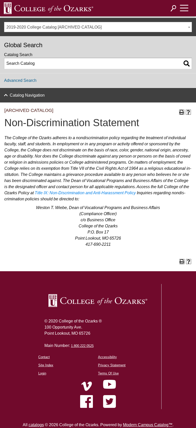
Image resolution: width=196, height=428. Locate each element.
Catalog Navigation (27, 95)
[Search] (173, 8)
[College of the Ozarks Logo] (98, 300)
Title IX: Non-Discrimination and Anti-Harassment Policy (85, 193)
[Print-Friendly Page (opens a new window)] (181, 112)
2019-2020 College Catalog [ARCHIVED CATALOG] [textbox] (54, 27)
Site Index (45, 365)
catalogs (36, 425)
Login (42, 373)
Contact (44, 357)
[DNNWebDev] (48, 8)
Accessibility (107, 357)
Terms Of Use (108, 373)
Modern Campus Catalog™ (148, 425)
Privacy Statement (112, 365)
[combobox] (98, 27)
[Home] (86, 386)
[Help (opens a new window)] (188, 112)
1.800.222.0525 (82, 346)
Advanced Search (20, 80)
